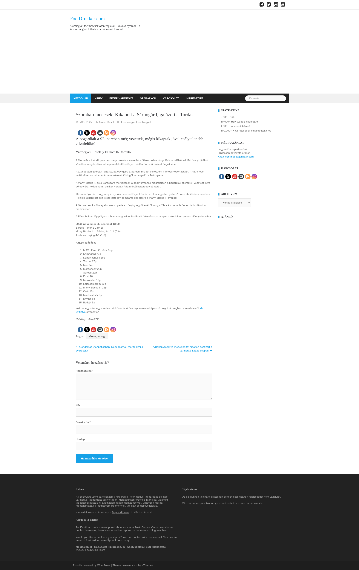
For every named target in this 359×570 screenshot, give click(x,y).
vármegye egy (96, 336)
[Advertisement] (179, 65)
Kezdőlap (80, 98)
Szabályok (148, 98)
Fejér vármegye (121, 98)
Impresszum (194, 98)
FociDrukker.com (87, 18)
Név (79, 405)
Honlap (80, 439)
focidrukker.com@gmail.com (104, 540)
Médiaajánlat (84, 546)
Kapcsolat (171, 98)
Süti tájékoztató (156, 546)
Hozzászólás (84, 370)
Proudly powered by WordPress (91, 565)
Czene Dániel (106, 122)
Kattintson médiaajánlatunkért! (236, 156)
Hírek (99, 98)
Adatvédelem (135, 546)
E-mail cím (83, 422)
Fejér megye (128, 122)
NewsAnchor (129, 565)
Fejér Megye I (143, 122)
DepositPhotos (120, 512)
